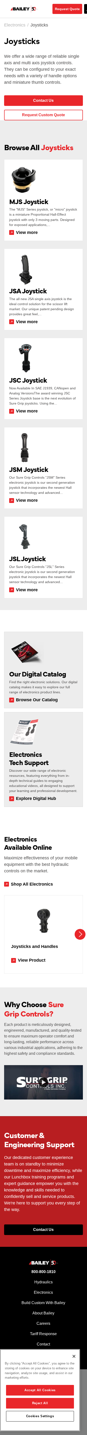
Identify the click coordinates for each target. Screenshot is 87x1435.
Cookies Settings (40, 1416)
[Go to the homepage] (43, 1263)
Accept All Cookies (40, 1390)
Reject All (40, 1403)
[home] (29, 9)
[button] (80, 934)
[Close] (74, 1356)
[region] (40, 1390)
